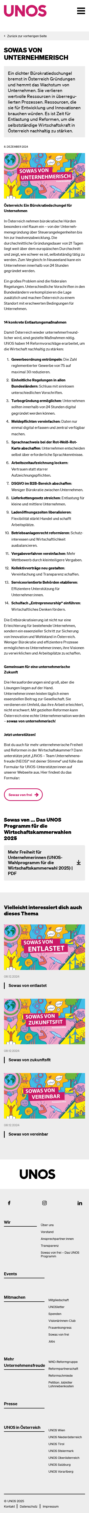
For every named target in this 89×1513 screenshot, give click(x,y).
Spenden (54, 1313)
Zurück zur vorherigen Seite (27, 36)
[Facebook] (9, 1203)
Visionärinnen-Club (62, 1320)
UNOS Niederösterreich (65, 1437)
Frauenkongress (59, 1327)
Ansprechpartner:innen (57, 1238)
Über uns (47, 1225)
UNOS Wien (56, 1430)
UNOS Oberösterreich (63, 1457)
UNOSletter (56, 1307)
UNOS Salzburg (59, 1464)
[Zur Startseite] (34, 11)
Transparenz (50, 1245)
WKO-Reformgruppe (63, 1361)
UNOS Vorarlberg (60, 1471)
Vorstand (47, 1232)
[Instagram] (44, 1203)
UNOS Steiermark (61, 1451)
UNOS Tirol (56, 1444)
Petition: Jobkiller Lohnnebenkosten (61, 1384)
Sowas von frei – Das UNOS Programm (60, 1254)
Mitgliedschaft (58, 1300)
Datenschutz (28, 1506)
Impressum (51, 1506)
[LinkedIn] (80, 1203)
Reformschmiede (60, 1375)
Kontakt (9, 1506)
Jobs (51, 1341)
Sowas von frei (20, 794)
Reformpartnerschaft (63, 1368)
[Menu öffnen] (81, 11)
